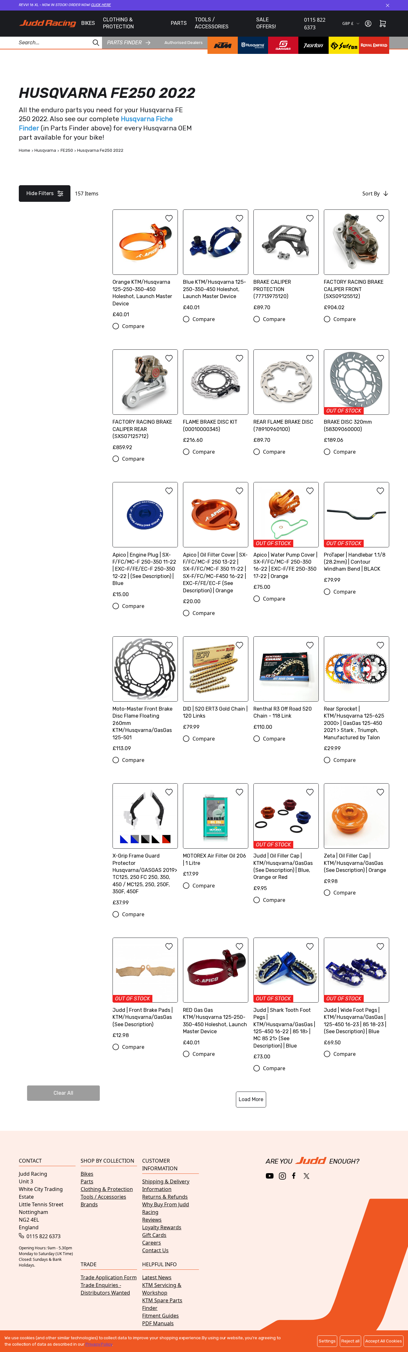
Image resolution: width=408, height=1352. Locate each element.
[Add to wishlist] (169, 218)
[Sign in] (368, 23)
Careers (151, 1242)
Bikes (87, 1173)
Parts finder (124, 43)
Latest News (156, 1277)
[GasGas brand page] (283, 45)
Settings (327, 1341)
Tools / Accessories (103, 1196)
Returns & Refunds (165, 1196)
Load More (251, 1099)
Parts (87, 1181)
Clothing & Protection (107, 1189)
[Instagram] (282, 1176)
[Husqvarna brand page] (253, 45)
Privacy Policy (98, 1344)
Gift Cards (154, 1235)
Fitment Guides (160, 1315)
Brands (89, 1204)
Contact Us (155, 1250)
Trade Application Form (109, 1277)
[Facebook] (294, 1176)
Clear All (63, 1093)
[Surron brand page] (344, 45)
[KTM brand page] (223, 45)
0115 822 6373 (314, 23)
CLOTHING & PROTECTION (118, 23)
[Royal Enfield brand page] (374, 45)
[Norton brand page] (313, 45)
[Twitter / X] (306, 1176)
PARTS (179, 23)
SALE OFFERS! (266, 23)
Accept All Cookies (383, 1341)
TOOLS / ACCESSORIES (212, 23)
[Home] (47, 24)
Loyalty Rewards (161, 1227)
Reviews (152, 1219)
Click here (101, 5)
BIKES (88, 23)
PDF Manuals (158, 1323)
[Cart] (382, 23)
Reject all (350, 1341)
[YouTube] (270, 1176)
